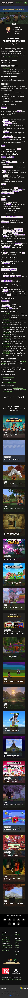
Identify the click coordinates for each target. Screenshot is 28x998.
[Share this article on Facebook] (22, 397)
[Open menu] (25, 2)
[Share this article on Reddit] (18, 397)
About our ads (16, 993)
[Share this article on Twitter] (14, 397)
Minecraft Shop (18, 936)
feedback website (18, 388)
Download (17, 947)
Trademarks (10, 993)
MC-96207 (6, 319)
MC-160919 (6, 353)
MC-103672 (6, 327)
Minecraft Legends (6, 939)
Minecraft (4, 934)
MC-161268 (6, 68)
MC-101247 (6, 322)
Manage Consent (18, 979)
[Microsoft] (24, 988)
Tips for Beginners (18, 940)
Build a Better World (6, 949)
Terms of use (3, 993)
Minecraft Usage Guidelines (7, 979)
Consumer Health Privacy (15, 991)
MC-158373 (6, 343)
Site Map (17, 945)
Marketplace (17, 934)
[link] (4, 919)
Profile (16, 953)
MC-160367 (6, 352)
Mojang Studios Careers (7, 947)
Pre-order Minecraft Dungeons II (13, 9)
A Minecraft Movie (6, 950)
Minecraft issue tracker (11, 57)
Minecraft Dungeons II (6, 936)
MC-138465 (6, 336)
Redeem (16, 954)
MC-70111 (6, 314)
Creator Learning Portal (7, 945)
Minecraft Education (6, 941)
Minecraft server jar (8, 377)
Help (16, 942)
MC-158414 (6, 347)
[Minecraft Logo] (7, 3)
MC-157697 (6, 340)
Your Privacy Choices (16, 995)
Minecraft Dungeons (6, 937)
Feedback (17, 943)
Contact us (17, 949)
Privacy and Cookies (5, 991)
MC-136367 (6, 333)
